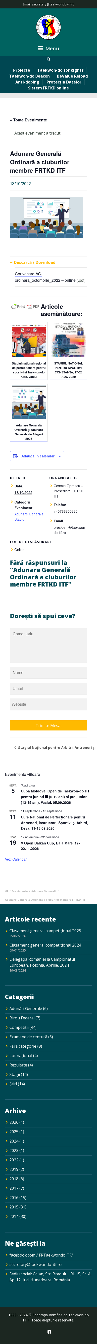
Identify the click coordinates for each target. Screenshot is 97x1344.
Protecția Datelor (64, 82)
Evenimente (20, 891)
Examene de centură (28, 1036)
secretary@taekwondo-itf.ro (35, 1264)
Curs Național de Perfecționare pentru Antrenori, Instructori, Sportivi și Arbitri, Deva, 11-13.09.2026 (54, 822)
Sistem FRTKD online (48, 88)
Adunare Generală (29, 513)
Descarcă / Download (34, 262)
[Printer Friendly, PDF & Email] (25, 307)
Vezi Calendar (16, 859)
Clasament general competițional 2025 (45, 930)
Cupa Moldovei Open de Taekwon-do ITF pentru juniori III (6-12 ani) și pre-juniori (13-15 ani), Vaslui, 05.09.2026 (55, 796)
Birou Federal (22, 1018)
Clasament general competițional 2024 (45, 945)
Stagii (14, 1074)
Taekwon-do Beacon (29, 76)
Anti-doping (27, 82)
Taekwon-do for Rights (60, 70)
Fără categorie (22, 1046)
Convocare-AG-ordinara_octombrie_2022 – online (45, 277)
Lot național (20, 1055)
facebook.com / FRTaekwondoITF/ (41, 1255)
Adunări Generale (25, 1008)
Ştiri (13, 1084)
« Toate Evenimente (28, 120)
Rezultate (18, 1065)
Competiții (19, 1027)
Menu (51, 48)
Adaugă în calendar (37, 455)
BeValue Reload (72, 76)
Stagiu (19, 519)
